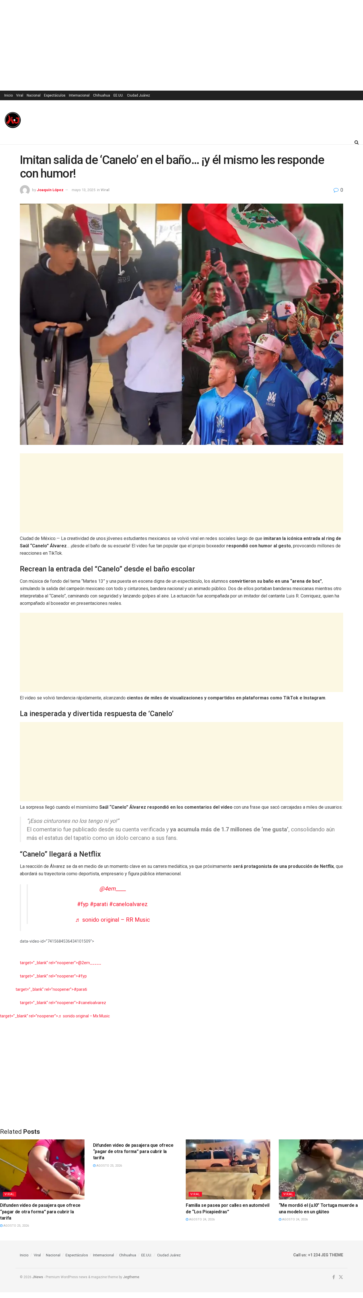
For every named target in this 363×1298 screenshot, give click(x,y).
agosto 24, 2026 (201, 1219)
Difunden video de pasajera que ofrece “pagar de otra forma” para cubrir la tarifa (40, 1212)
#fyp (82, 904)
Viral (19, 95)
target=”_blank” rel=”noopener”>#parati (51, 989)
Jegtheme (131, 1277)
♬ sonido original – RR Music (112, 919)
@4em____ (112, 888)
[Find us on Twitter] (341, 1277)
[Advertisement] (181, 45)
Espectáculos (55, 95)
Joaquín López (50, 190)
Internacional (79, 95)
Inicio (8, 95)
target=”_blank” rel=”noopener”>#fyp (53, 976)
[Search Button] (356, 142)
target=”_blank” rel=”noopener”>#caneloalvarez (63, 1002)
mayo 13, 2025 (83, 190)
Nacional (34, 95)
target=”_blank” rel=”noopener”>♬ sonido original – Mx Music (55, 1016)
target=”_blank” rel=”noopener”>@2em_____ (60, 962)
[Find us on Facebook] (333, 1277)
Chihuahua (101, 95)
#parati (99, 904)
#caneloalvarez (128, 904)
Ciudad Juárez (138, 95)
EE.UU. (118, 95)
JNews (37, 1277)
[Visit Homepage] (12, 120)
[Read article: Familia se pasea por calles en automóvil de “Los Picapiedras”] (228, 1169)
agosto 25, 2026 (16, 1225)
